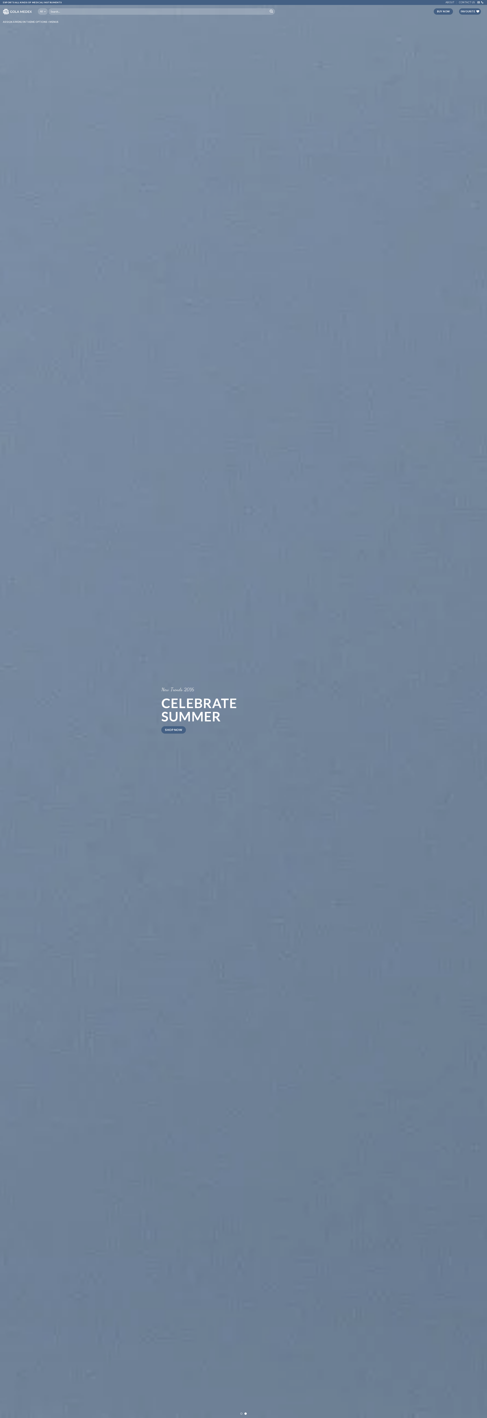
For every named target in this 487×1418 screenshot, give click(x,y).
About (450, 2)
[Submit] (271, 11)
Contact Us (467, 2)
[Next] (472, 709)
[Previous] (14, 709)
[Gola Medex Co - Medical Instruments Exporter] (17, 11)
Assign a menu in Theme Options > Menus (31, 21)
